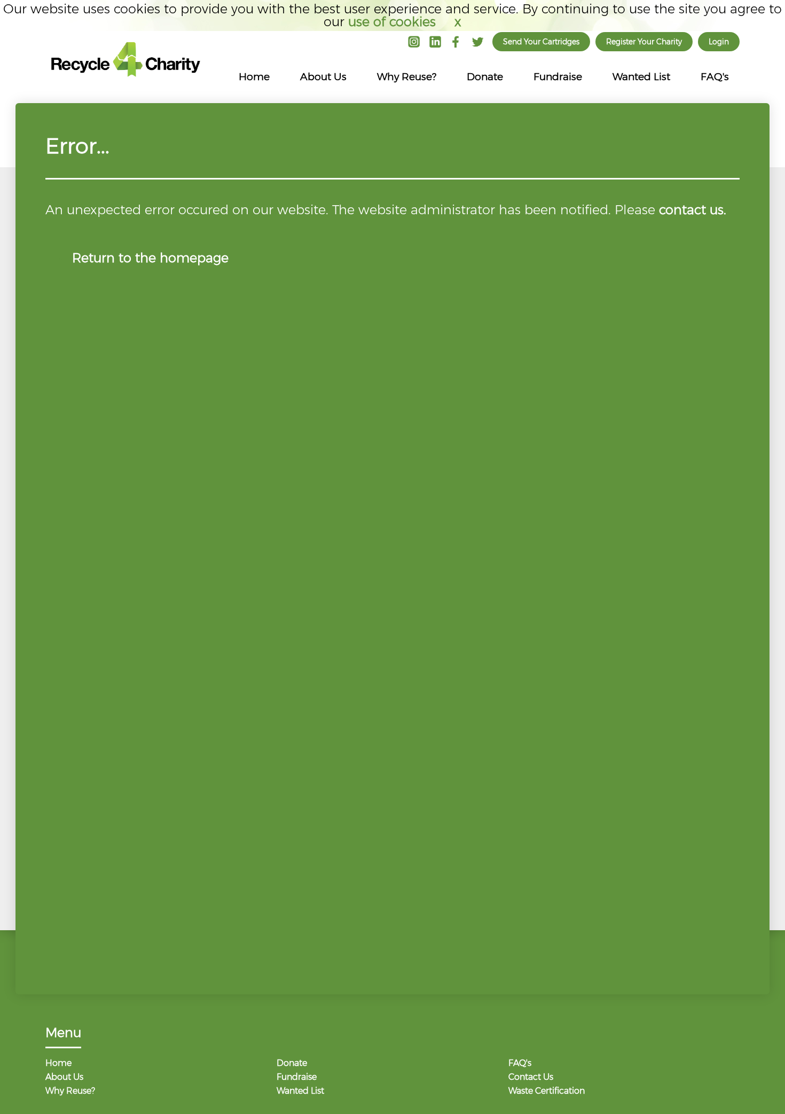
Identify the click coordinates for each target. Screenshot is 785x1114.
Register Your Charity (644, 41)
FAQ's (715, 77)
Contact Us (530, 1077)
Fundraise (557, 77)
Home (254, 77)
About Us (323, 77)
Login (719, 41)
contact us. (692, 209)
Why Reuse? (406, 77)
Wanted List (641, 77)
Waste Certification (546, 1091)
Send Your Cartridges (541, 41)
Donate (485, 77)
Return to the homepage (150, 258)
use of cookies (392, 21)
